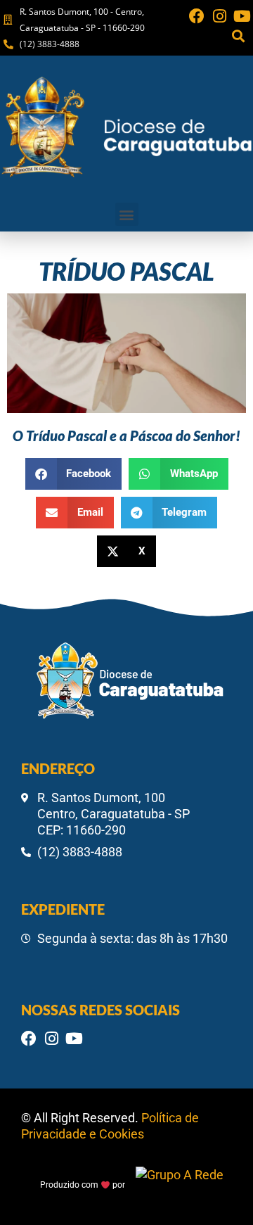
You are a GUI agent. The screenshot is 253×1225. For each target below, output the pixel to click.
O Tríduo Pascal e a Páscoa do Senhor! (126, 435)
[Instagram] (219, 16)
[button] (237, 35)
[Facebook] (197, 16)
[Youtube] (241, 16)
